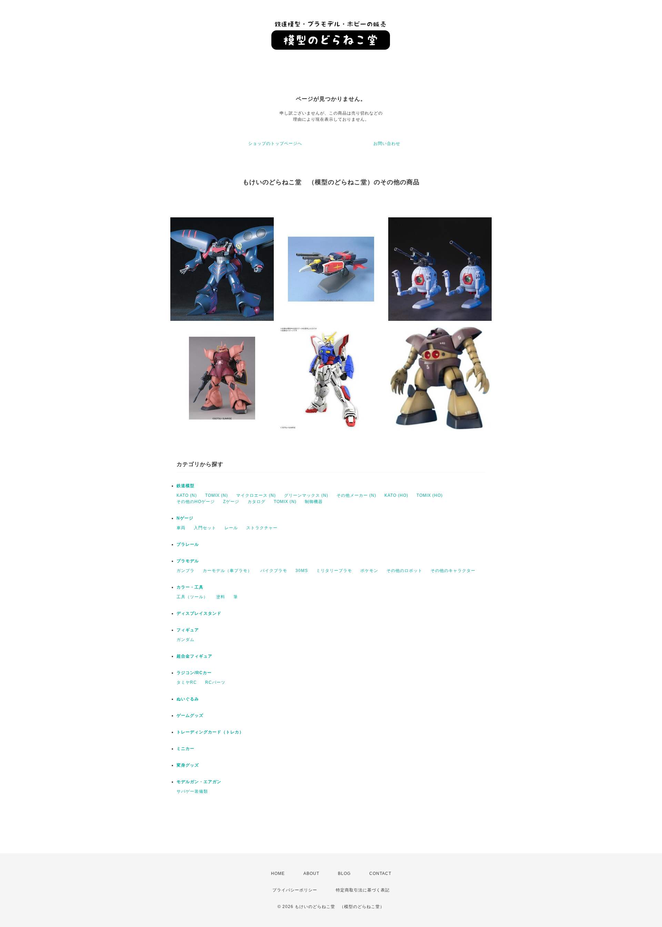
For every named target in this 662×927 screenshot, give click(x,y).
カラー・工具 (190, 587)
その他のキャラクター (453, 570)
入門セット (205, 527)
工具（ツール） (192, 596)
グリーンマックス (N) (306, 495)
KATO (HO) (396, 495)
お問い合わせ (386, 143)
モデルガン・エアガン (199, 781)
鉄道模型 (185, 485)
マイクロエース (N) (256, 495)
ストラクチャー (262, 527)
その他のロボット (404, 570)
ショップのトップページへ (275, 143)
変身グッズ (188, 765)
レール (231, 527)
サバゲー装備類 (192, 791)
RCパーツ (215, 682)
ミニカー (185, 748)
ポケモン (369, 570)
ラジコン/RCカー (194, 672)
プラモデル (188, 561)
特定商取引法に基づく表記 (363, 890)
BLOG (344, 873)
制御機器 (314, 501)
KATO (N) (187, 495)
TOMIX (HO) (430, 495)
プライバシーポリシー (294, 890)
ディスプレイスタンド (199, 613)
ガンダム (185, 639)
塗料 (220, 596)
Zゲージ (231, 501)
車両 (181, 527)
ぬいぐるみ (188, 699)
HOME (278, 873)
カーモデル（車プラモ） (227, 570)
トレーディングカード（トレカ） (210, 732)
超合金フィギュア (194, 656)
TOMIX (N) (216, 495)
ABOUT (311, 873)
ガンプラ (185, 570)
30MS (301, 570)
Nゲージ (185, 518)
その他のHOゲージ (196, 501)
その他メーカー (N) (356, 495)
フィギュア (188, 630)
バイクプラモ (273, 570)
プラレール (188, 544)
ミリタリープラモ (334, 570)
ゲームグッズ (190, 715)
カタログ (256, 501)
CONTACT (380, 873)
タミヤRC (187, 682)
